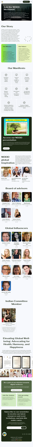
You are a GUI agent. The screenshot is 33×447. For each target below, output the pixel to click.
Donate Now (26, 1)
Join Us (20, 1)
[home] (2, 2)
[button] (31, 2)
